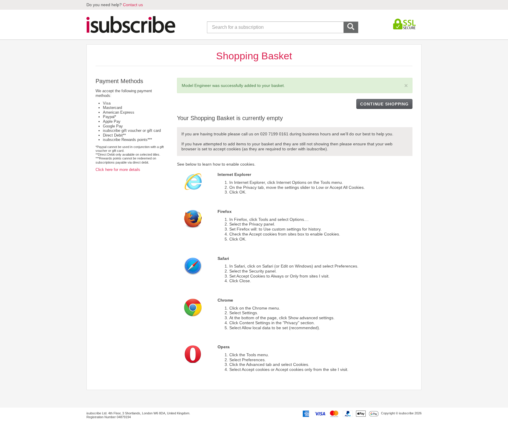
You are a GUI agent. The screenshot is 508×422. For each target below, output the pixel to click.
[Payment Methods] (339, 413)
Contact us (133, 4)
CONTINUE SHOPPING (384, 104)
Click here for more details (118, 169)
